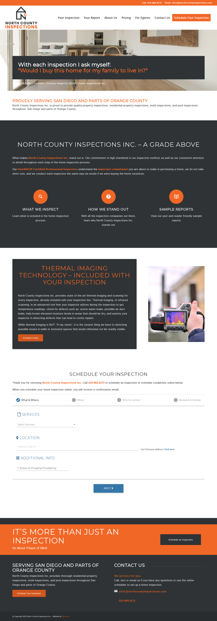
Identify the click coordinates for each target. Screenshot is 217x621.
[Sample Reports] (176, 196)
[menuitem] (68, 18)
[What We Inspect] (40, 196)
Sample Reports (176, 209)
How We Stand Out (108, 209)
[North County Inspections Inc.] (21, 18)
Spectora (65, 616)
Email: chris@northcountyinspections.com (188, 3)
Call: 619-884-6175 (152, 3)
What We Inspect (40, 209)
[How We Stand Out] (108, 196)
